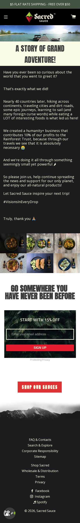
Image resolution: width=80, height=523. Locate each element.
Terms (40, 476)
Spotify (41, 502)
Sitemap (40, 456)
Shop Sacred (40, 465)
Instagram (42, 496)
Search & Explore (40, 445)
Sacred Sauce (46, 511)
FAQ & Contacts (40, 440)
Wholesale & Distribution (40, 471)
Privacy (40, 482)
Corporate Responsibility (40, 451)
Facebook (42, 491)
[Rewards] (10, 513)
